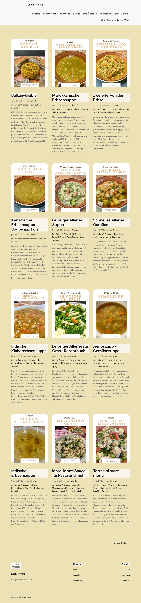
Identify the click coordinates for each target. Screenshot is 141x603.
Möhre (85, 109)
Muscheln (69, 488)
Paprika (33, 104)
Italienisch (75, 484)
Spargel (83, 237)
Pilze (85, 363)
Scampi (55, 491)
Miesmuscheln (58, 488)
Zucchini (69, 491)
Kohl (121, 234)
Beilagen (73, 360)
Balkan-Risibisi (24, 95)
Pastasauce (78, 488)
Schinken (34, 238)
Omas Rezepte (72, 237)
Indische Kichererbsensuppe (29, 348)
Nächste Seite (121, 542)
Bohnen (78, 234)
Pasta (95, 488)
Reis (39, 104)
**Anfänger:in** (102, 109)
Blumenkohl (69, 234)
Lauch (95, 366)
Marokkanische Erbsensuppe (65, 97)
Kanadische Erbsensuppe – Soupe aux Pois (24, 224)
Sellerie (55, 112)
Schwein (42, 238)
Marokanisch (76, 109)
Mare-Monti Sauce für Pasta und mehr (69, 473)
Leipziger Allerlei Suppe (67, 222)
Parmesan (116, 237)
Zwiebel (14, 107)
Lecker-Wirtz (35, 4)
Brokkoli (55, 237)
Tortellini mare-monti (107, 473)
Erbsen (26, 104)
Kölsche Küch (118, 363)
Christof (34, 100)
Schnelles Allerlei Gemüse (108, 222)
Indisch (39, 360)
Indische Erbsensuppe (23, 473)
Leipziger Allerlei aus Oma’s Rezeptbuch (70, 348)
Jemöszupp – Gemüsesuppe (106, 348)
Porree (102, 366)
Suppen (62, 112)
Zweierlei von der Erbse (108, 97)
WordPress (26, 597)
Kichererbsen (123, 109)
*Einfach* (17, 104)
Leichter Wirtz (99, 237)
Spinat (62, 491)
